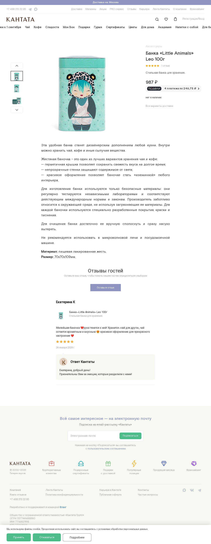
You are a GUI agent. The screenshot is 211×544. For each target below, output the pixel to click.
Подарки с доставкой (108, 472)
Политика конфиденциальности (64, 494)
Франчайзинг (197, 9)
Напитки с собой (186, 27)
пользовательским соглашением (107, 448)
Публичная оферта (110, 494)
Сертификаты (115, 27)
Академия (164, 27)
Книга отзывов (18, 494)
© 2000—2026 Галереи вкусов (18, 472)
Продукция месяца (164, 470)
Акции (103, 9)
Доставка (76, 9)
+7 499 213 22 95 (16, 9)
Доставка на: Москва (106, 2)
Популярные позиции (134, 472)
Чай (27, 27)
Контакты (143, 490)
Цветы (133, 27)
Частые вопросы (148, 494)
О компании (179, 9)
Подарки (84, 27)
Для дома (147, 27)
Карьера (144, 9)
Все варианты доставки (159, 106)
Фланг (63, 507)
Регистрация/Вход (193, 18)
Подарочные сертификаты (81, 472)
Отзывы (131, 9)
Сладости (52, 27)
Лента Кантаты (161, 9)
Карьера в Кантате (110, 490)
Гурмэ (98, 27)
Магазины (90, 9)
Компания (15, 490)
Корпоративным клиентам (51, 472)
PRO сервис (117, 9)
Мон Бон (69, 27)
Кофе (37, 27)
